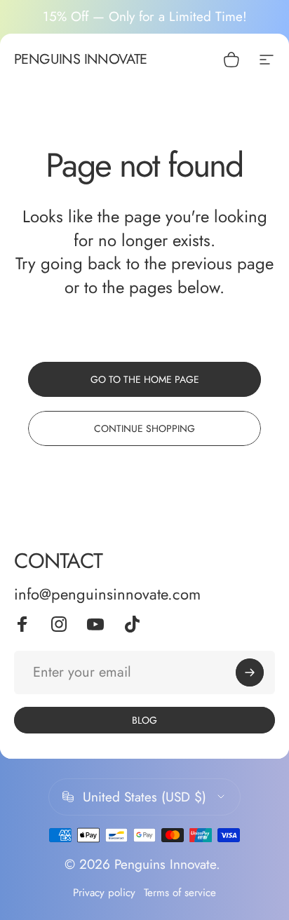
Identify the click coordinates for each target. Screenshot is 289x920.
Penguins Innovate (80, 59)
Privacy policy (104, 892)
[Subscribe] (250, 672)
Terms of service (180, 892)
